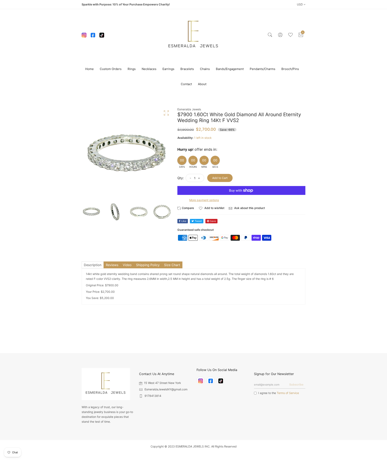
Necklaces (149, 69)
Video (127, 265)
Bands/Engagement (230, 69)
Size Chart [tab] (172, 265)
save (213, 221)
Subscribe (296, 384)
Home (89, 69)
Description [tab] (92, 265)
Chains (205, 69)
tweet (198, 221)
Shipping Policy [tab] (148, 265)
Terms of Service (288, 393)
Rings (132, 69)
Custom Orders (111, 69)
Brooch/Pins (290, 69)
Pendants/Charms (262, 69)
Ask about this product (249, 208)
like (183, 221)
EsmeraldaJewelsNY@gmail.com (166, 389)
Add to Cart (220, 178)
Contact (186, 84)
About (202, 84)
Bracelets (187, 69)
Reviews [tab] (112, 265)
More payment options (204, 200)
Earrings (168, 69)
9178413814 (153, 395)
